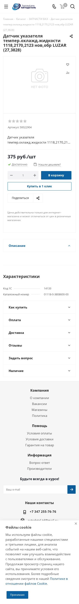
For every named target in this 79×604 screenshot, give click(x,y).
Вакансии (39, 404)
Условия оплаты (39, 433)
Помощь (39, 425)
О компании (39, 398)
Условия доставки (40, 439)
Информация (39, 455)
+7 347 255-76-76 (43, 511)
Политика (39, 415)
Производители (39, 468)
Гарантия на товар (39, 445)
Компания (39, 390)
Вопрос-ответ (39, 462)
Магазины (39, 410)
